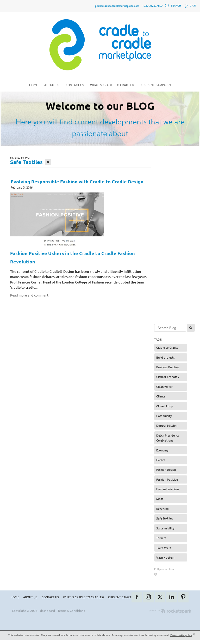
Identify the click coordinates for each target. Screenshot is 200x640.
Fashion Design (166, 469)
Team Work (163, 547)
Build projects (165, 357)
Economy (162, 450)
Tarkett (161, 538)
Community (164, 416)
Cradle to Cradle (167, 347)
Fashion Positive (167, 479)
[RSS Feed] (155, 574)
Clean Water (164, 386)
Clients (160, 396)
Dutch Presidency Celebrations (167, 438)
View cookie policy (181, 635)
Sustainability (165, 528)
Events (160, 460)
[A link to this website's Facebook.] (137, 597)
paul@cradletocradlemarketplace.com (117, 6)
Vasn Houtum (165, 557)
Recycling (162, 508)
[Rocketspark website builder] (170, 611)
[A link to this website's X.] (160, 597)
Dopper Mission (166, 425)
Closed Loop (164, 406)
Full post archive (164, 569)
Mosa (160, 499)
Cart (192, 5)
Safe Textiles (164, 518)
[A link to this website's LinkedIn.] (171, 597)
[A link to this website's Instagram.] (148, 597)
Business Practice (167, 367)
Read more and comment (29, 295)
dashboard (47, 610)
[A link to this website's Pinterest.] (183, 597)
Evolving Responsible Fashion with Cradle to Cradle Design (77, 181)
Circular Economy (167, 377)
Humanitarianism (167, 489)
